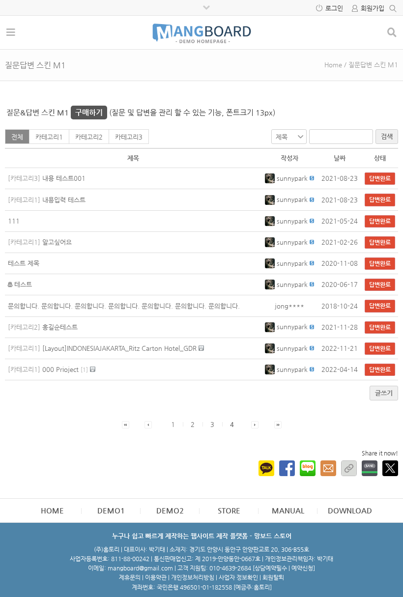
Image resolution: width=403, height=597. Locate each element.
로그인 (334, 8)
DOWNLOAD (350, 510)
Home (333, 64)
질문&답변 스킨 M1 (54, 112)
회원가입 (372, 8)
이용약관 (156, 577)
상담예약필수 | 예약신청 (284, 568)
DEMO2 (170, 510)
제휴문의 (130, 577)
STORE (229, 510)
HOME (52, 510)
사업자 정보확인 (238, 577)
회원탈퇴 (273, 577)
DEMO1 (111, 510)
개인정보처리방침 (192, 577)
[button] (271, 178)
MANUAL (288, 510)
